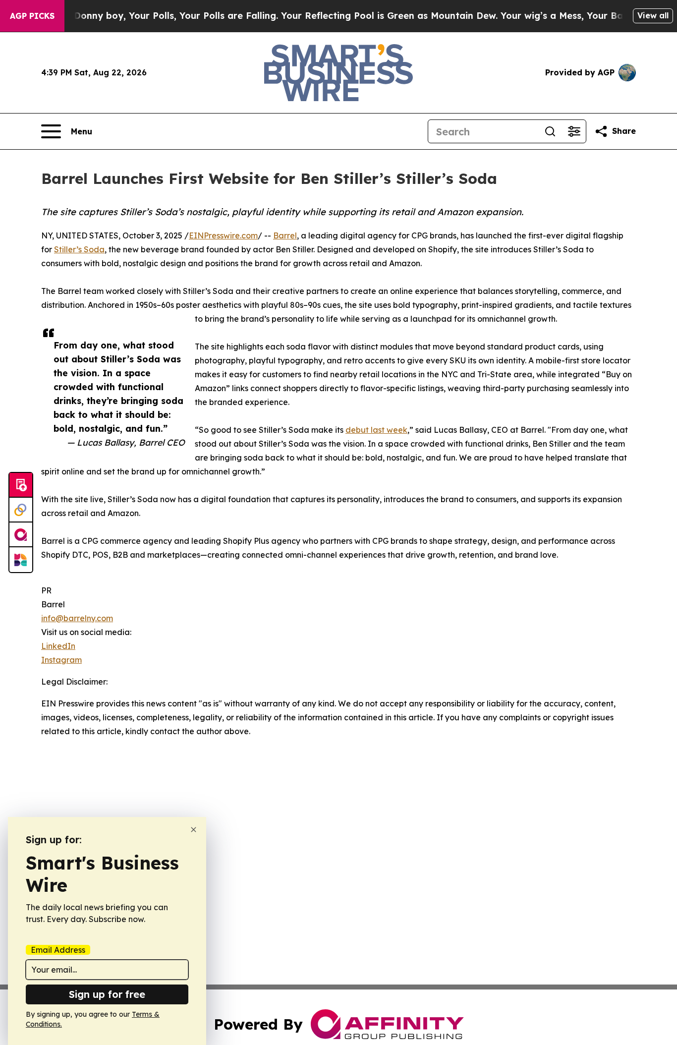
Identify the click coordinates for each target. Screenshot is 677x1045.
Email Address (58, 950)
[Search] (550, 131)
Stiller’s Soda (79, 249)
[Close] (193, 829)
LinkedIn (58, 646)
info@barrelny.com (77, 618)
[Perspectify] (20, 510)
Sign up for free (107, 994)
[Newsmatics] (20, 559)
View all (653, 15)
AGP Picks (32, 16)
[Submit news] (20, 485)
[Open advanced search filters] (574, 131)
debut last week (376, 430)
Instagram (61, 660)
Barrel (285, 235)
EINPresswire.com (223, 235)
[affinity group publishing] (20, 534)
